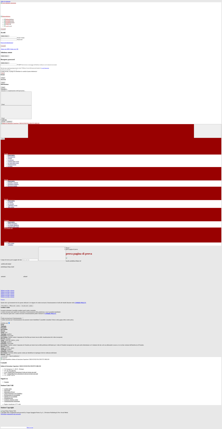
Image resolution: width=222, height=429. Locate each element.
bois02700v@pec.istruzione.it (22, 374)
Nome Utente (20, 38)
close (2, 138)
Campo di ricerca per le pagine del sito (11, 260)
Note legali (7, 390)
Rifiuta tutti (15, 305)
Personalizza (4, 305)
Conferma (9, 121)
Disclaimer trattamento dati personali (11, 414)
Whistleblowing (8, 398)
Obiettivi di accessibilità (10, 396)
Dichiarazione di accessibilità (12, 395)
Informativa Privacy (9, 392)
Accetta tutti (27, 305)
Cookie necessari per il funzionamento (11, 318)
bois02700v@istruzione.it (22, 372)
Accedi (3, 29)
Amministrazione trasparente (12, 401)
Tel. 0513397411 (11, 370)
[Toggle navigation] (14, 131)
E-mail (19, 64)
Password (19, 39)
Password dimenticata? (7, 42)
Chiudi (3, 78)
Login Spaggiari (45, 68)
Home (67, 247)
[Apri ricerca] (207, 131)
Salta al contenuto (5, 1)
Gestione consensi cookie (11, 399)
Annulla (3, 121)
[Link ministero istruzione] (8, 3)
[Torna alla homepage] (111, 123)
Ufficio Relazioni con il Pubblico (13, 393)
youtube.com (4, 323)
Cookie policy (8, 389)
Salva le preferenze (14, 356)
